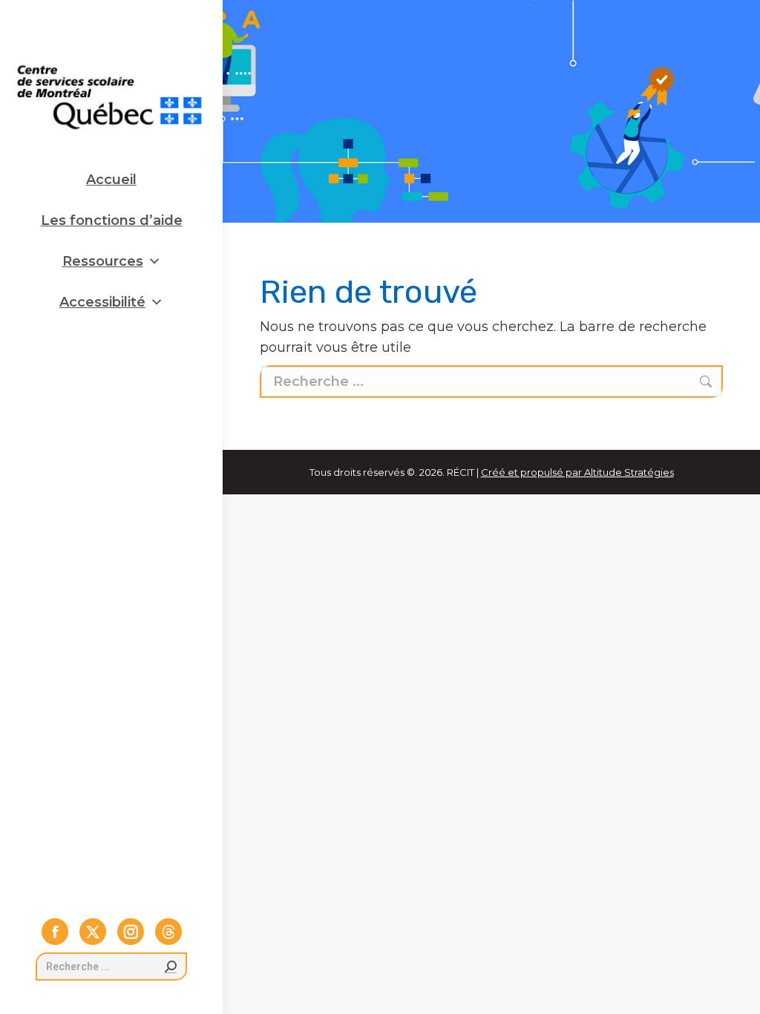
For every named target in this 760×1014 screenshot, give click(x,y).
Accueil (111, 179)
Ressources (102, 261)
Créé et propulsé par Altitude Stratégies (577, 472)
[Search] (171, 966)
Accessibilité (102, 302)
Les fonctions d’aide (112, 220)
